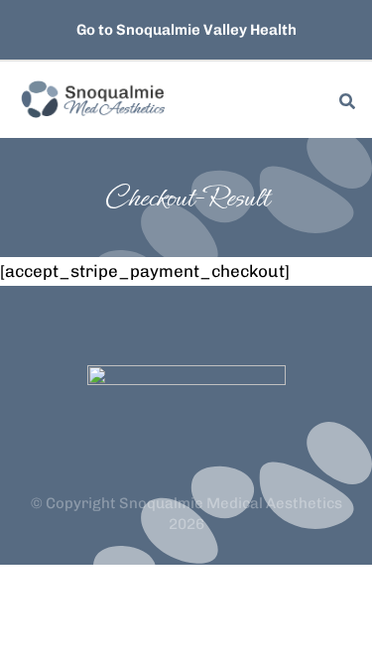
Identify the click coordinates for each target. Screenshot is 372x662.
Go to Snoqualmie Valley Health (186, 30)
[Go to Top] (331, 621)
